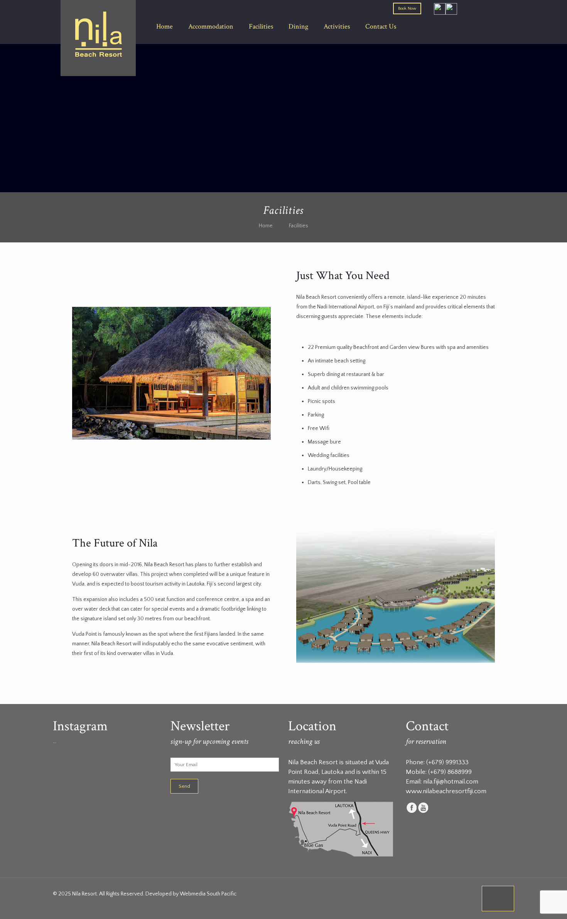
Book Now (407, 8)
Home (266, 226)
